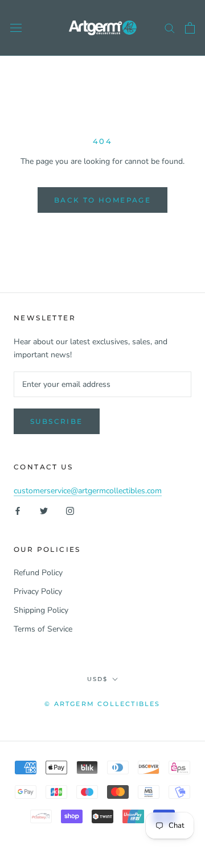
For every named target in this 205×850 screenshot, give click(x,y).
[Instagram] (70, 510)
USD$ (97, 679)
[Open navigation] (16, 28)
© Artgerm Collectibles (102, 704)
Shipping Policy (41, 610)
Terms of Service (43, 629)
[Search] (170, 27)
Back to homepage (102, 200)
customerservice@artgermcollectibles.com (88, 490)
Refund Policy (38, 572)
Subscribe (56, 421)
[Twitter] (44, 510)
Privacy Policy (38, 591)
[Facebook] (18, 510)
